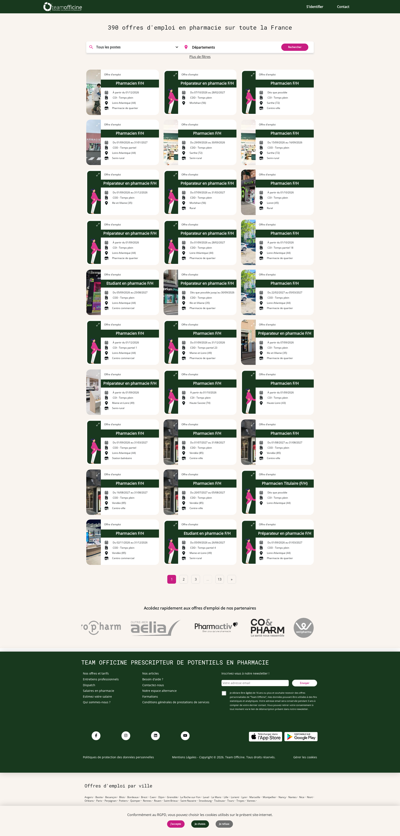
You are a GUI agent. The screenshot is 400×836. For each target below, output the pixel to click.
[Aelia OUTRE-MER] (146, 627)
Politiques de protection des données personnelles (118, 757)
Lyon (244, 797)
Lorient (235, 797)
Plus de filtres (200, 56)
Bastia (99, 797)
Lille (226, 797)
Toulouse (219, 800)
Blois (122, 797)
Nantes (292, 797)
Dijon (161, 797)
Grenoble (172, 797)
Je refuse (224, 824)
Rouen (157, 800)
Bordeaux (133, 797)
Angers (89, 797)
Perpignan (110, 800)
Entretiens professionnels (101, 679)
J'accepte (176, 824)
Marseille (254, 797)
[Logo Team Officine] (67, 6)
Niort (310, 797)
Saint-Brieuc (171, 800)
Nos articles (150, 673)
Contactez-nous (153, 685)
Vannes (251, 800)
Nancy (282, 797)
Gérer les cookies (305, 757)
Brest (144, 797)
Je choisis (200, 824)
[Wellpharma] (293, 627)
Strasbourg (205, 800)
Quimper (135, 800)
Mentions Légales (184, 757)
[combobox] (228, 47)
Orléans (89, 800)
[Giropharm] (85, 627)
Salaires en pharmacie (98, 691)
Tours (230, 800)
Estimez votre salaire (97, 696)
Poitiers (123, 800)
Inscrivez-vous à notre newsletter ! (245, 673)
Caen (153, 797)
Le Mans (216, 797)
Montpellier (269, 797)
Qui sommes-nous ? (96, 702)
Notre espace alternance (159, 691)
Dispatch (89, 685)
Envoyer (304, 683)
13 (219, 579)
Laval (206, 797)
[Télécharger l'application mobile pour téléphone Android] (301, 736)
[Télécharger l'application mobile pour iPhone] (265, 736)
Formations (150, 696)
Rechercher (294, 47)
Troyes (240, 800)
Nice (301, 797)
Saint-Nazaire (188, 800)
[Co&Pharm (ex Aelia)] (257, 627)
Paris (99, 800)
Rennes (147, 800)
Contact (343, 6)
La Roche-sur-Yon (190, 797)
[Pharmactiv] (206, 627)
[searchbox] (233, 47)
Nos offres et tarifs (96, 673)
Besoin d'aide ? (152, 679)
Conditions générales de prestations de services (175, 702)
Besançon (111, 797)
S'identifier (314, 6)
